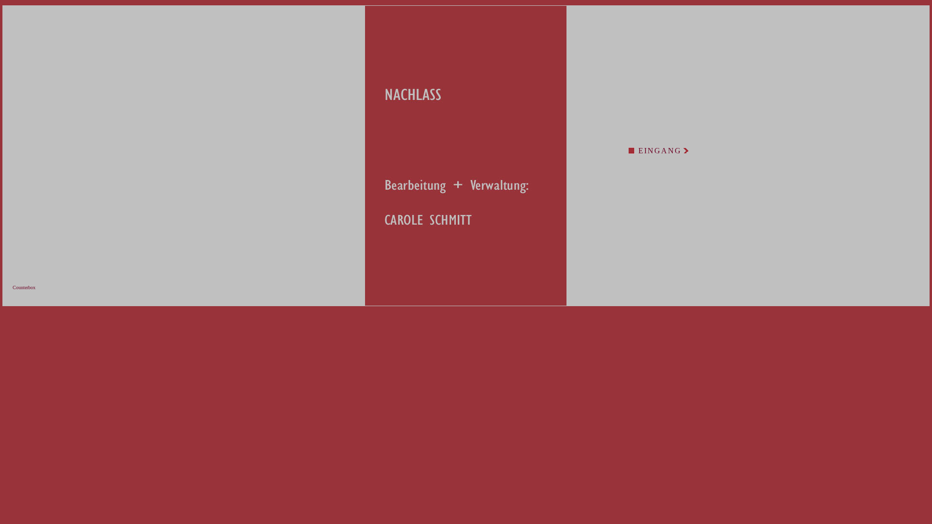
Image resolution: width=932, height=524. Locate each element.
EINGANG (660, 151)
